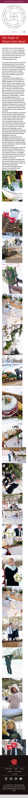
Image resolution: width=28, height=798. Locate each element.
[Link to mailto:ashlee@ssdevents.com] (21, 779)
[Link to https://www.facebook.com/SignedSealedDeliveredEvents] (6, 779)
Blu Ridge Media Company (14, 788)
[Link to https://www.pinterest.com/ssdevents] (16, 779)
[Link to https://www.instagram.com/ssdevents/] (11, 779)
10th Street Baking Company (13, 130)
